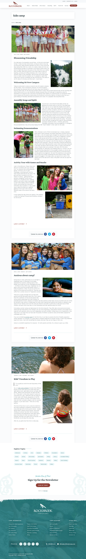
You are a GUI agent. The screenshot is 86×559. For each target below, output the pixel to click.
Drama (16, 456)
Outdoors (41, 460)
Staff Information (31, 526)
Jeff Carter (26, 54)
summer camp (28, 317)
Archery (25, 452)
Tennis (35, 464)
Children (24, 375)
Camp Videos (12, 534)
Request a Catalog (32, 532)
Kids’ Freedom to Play (24, 379)
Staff (55, 5)
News (21, 54)
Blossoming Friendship (25, 58)
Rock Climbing (64, 460)
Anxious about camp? (24, 275)
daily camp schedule (23, 388)
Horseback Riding (65, 456)
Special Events (53, 534)
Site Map (71, 526)
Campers (39, 452)
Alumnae (66, 5)
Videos (51, 464)
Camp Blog (50, 5)
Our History (12, 528)
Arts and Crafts (53, 524)
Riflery (55, 460)
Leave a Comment (19, 224)
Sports (51, 526)
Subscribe (71, 528)
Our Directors (12, 530)
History (55, 456)
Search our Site (73, 524)
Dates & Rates (35, 5)
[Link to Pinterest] (33, 544)
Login (75, 1)
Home (13, 22)
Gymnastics (40, 456)
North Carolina (31, 460)
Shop (64, 1)
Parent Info (60, 5)
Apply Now (73, 5)
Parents (23, 271)
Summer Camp (18, 464)
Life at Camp (42, 5)
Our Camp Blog (12, 532)
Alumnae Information (32, 528)
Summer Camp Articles (33, 530)
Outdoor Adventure (54, 528)
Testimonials (43, 464)
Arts (32, 452)
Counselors (54, 452)
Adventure (17, 452)
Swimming (28, 464)
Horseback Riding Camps (56, 530)
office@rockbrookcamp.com (67, 544)
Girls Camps (31, 456)
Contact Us (70, 1)
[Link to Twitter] (24, 544)
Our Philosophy (12, 526)
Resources (71, 530)
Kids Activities (53, 532)
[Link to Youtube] (29, 544)
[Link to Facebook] (20, 544)
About (28, 5)
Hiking (48, 456)
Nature (16, 460)
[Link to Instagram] (37, 544)
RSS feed (45, 490)
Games (23, 456)
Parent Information (32, 524)
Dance (62, 452)
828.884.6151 (52, 544)
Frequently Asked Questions (16, 524)
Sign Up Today (43, 485)
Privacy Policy (72, 532)
